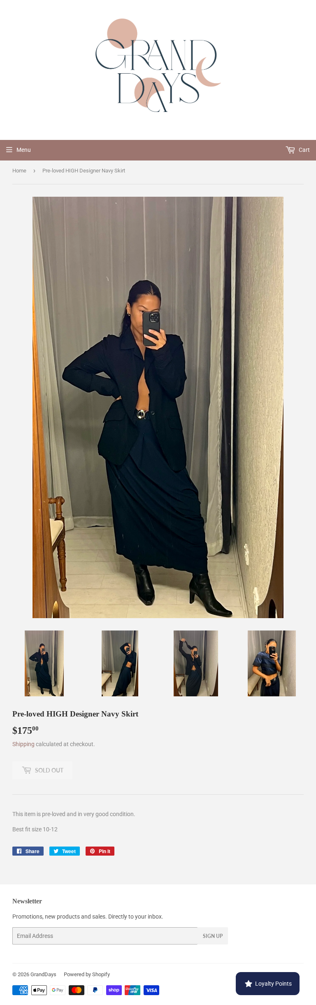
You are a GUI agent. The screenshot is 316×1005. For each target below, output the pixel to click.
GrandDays (43, 974)
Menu (23, 150)
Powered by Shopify (87, 974)
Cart (303, 150)
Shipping (23, 744)
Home (19, 171)
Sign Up (213, 936)
